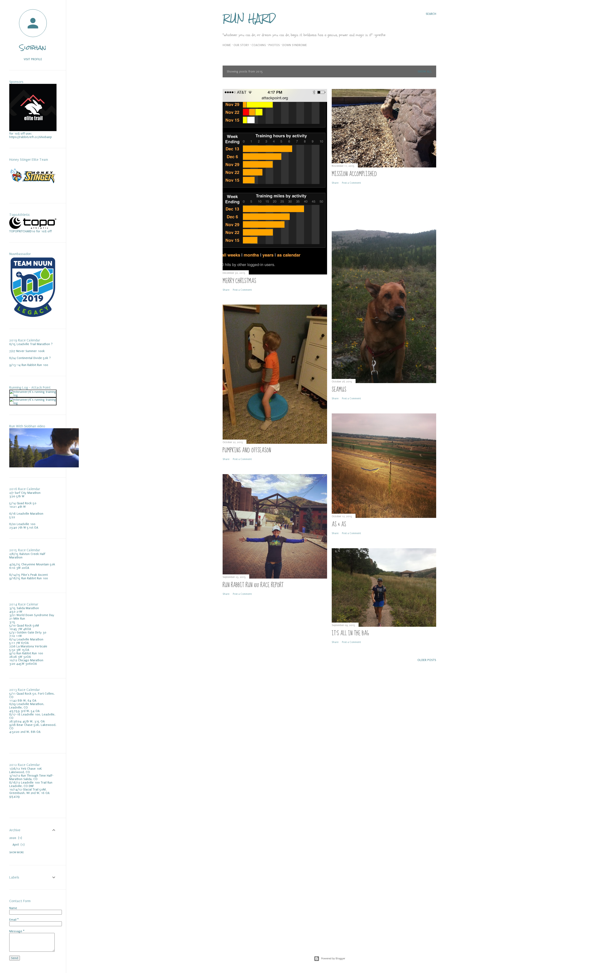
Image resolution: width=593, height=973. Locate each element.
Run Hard (249, 18)
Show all (425, 71)
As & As (339, 524)
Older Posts (426, 660)
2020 (15, 838)
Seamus (339, 389)
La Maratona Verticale (31, 646)
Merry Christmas (239, 281)
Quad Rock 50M (28, 625)
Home (227, 45)
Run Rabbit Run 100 (29, 653)
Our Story (241, 45)
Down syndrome (294, 45)
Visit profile (33, 59)
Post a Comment (242, 289)
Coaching (259, 45)
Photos (274, 45)
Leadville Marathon (30, 639)
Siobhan (32, 47)
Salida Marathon (28, 608)
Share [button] (226, 289)
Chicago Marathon (30, 660)
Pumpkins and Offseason (247, 450)
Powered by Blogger (333, 958)
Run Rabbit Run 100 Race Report (253, 585)
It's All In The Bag (350, 633)
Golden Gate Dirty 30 (31, 632)
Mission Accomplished (354, 174)
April (18, 844)
